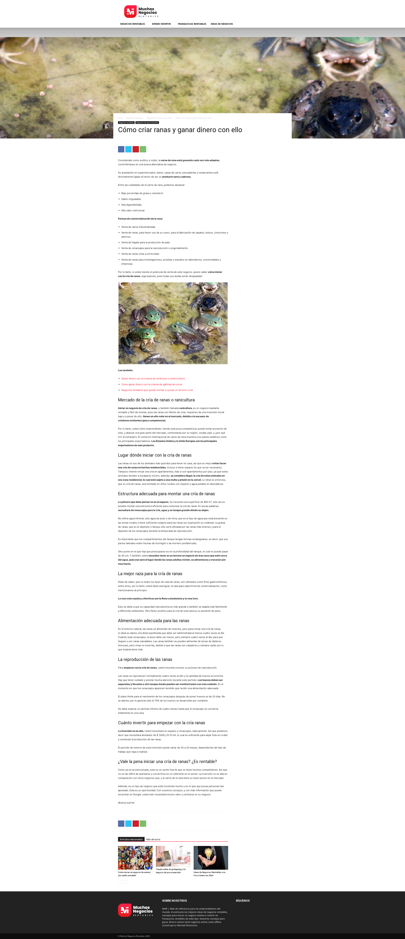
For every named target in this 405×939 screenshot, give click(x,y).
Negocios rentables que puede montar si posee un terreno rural (157, 390)
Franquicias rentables (192, 23)
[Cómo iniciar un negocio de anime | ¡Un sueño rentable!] (135, 858)
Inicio (120, 118)
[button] (283, 24)
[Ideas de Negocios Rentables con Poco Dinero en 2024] (211, 858)
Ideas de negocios (222, 23)
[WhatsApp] (143, 149)
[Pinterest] (136, 149)
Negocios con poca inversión (159, 118)
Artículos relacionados (131, 839)
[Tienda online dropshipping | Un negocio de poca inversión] (173, 856)
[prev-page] (120, 882)
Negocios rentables (132, 23)
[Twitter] (128, 149)
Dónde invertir (161, 23)
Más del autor (153, 839)
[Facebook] (121, 149)
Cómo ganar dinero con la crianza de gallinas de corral (151, 384)
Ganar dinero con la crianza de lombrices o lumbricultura (153, 378)
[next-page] (125, 882)
